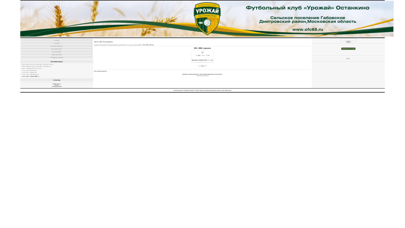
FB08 (211, 60)
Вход (206, 75)
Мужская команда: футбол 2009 (116, 44)
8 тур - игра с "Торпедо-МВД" (30, 76)
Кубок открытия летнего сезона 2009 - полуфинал (35, 66)
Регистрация (200, 75)
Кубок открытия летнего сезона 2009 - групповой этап (36, 64)
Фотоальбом (103, 44)
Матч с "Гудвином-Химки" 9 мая (30, 68)
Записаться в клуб (348, 49)
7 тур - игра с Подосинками (29, 74)
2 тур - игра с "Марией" (28, 72)
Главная (96, 44)
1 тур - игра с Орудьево (28, 70)
